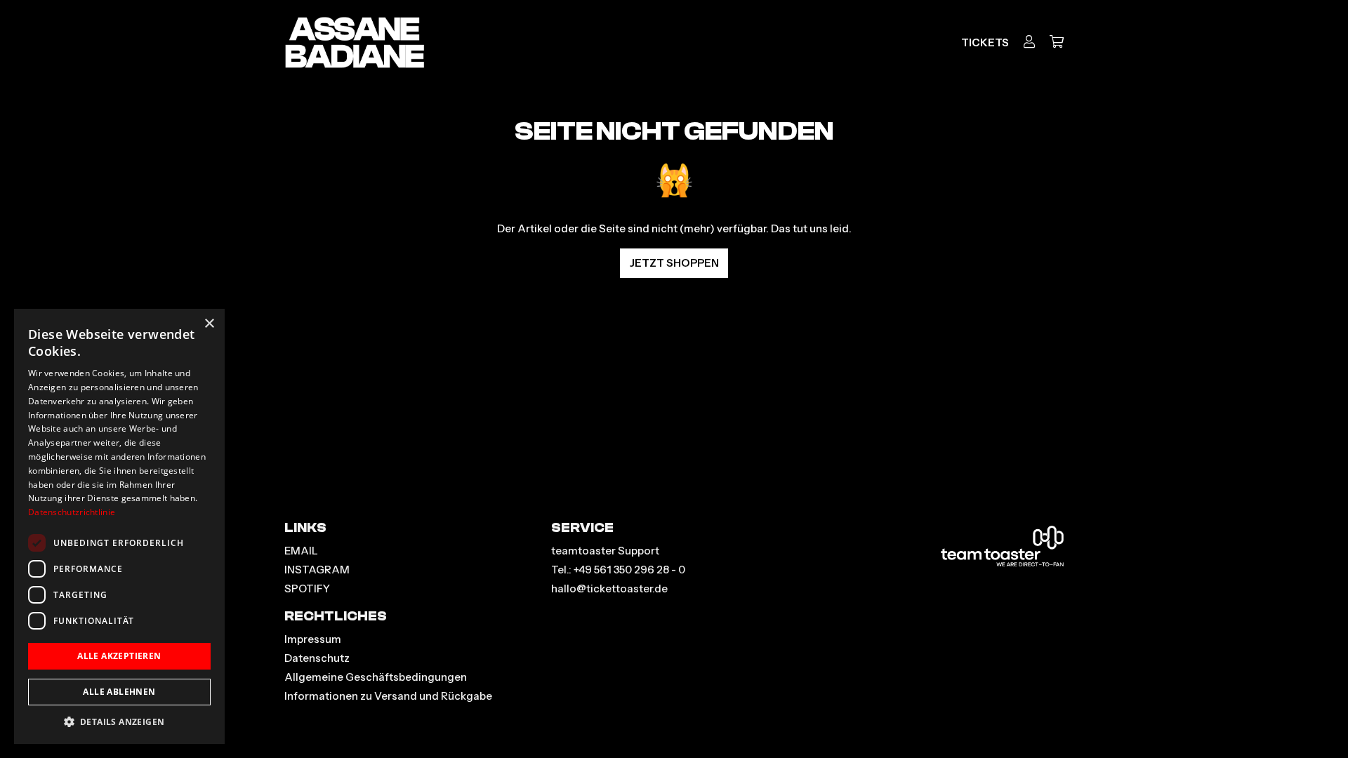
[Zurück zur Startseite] (354, 42)
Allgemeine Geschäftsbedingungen (375, 677)
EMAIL (301, 550)
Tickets (985, 42)
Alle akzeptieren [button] (119, 656)
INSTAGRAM (317, 569)
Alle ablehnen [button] (119, 692)
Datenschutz (317, 658)
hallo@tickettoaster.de (609, 588)
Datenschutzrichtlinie (71, 512)
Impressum (312, 639)
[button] (119, 722)
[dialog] (119, 526)
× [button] (209, 324)
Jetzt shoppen (674, 263)
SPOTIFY (307, 588)
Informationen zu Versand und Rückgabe (388, 696)
